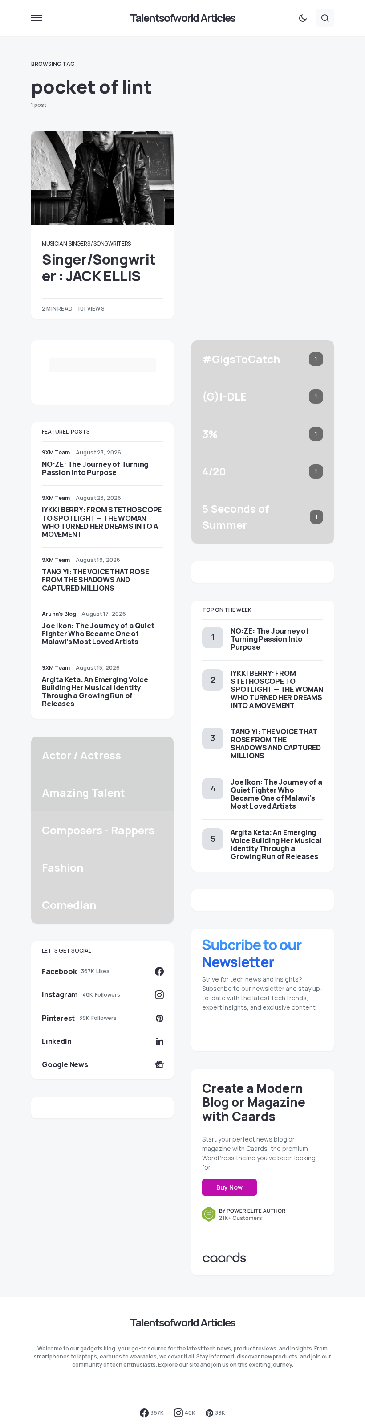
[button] (36, 17)
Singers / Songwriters (100, 243)
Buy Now (229, 1187)
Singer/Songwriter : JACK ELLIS (99, 267)
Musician (54, 243)
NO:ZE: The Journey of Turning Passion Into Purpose (95, 468)
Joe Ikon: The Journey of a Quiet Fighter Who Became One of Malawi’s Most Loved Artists (98, 633)
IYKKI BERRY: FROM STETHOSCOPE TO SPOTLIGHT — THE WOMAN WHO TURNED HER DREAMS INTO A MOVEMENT (102, 522)
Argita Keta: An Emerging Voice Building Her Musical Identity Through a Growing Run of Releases (95, 692)
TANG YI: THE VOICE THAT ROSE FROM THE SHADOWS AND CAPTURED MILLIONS (95, 580)
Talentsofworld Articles (182, 17)
